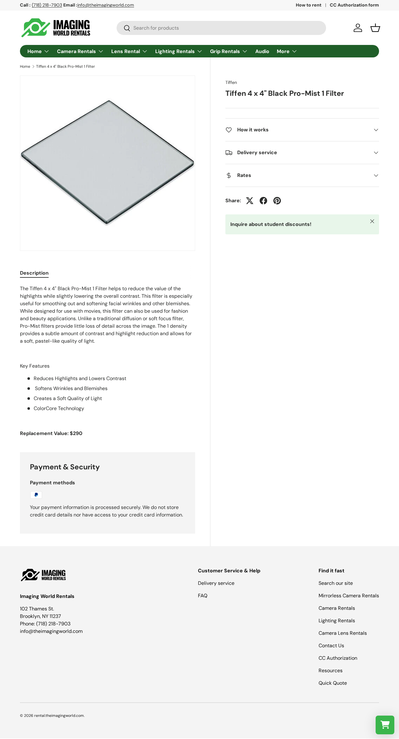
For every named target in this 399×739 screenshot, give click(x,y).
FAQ (202, 595)
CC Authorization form (354, 5)
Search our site (336, 583)
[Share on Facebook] (263, 201)
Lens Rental (125, 51)
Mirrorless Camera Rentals (349, 595)
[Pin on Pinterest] (277, 201)
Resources (331, 670)
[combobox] (221, 28)
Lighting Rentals (175, 51)
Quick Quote (333, 683)
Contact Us (331, 645)
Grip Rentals (225, 51)
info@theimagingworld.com (105, 5)
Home (34, 51)
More (283, 51)
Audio (262, 51)
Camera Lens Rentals (343, 633)
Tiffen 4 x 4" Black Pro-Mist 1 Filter (65, 66)
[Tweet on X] (250, 201)
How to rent (308, 5)
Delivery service (216, 583)
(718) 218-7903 (47, 5)
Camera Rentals (76, 51)
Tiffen (231, 82)
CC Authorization (338, 658)
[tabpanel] (107, 361)
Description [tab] (34, 273)
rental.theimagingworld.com (59, 715)
